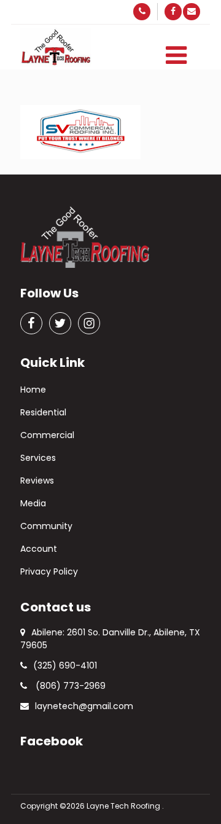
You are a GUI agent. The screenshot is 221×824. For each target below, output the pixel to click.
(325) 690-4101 (65, 665)
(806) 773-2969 (69, 686)
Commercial (47, 435)
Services (38, 458)
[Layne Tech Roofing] (55, 48)
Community (46, 526)
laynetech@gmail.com (84, 706)
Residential (43, 412)
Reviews (37, 480)
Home (33, 389)
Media (33, 503)
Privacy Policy (49, 571)
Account (38, 549)
